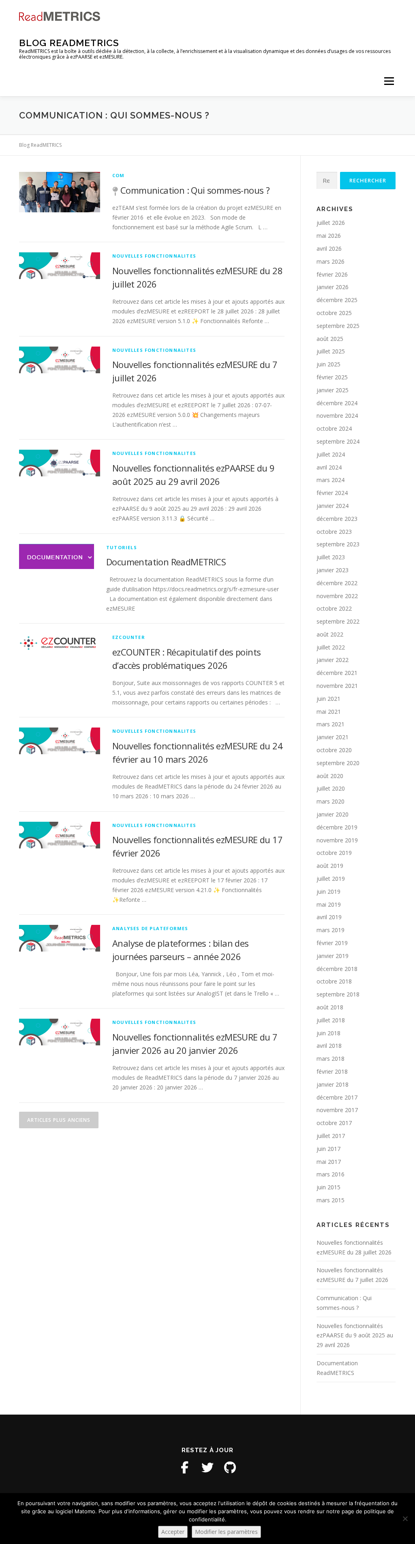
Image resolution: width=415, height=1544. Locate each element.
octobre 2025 (334, 313)
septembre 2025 (338, 326)
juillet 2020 (331, 788)
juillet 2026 (331, 222)
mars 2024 (330, 480)
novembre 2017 (337, 1110)
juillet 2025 (331, 351)
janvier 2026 (333, 287)
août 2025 (330, 339)
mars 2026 (330, 261)
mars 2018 (330, 1058)
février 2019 (332, 943)
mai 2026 (329, 235)
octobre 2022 (334, 608)
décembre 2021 (337, 673)
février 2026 (332, 274)
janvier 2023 (333, 570)
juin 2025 (328, 364)
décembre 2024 (337, 403)
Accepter (172, 1532)
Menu (389, 81)
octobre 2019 (334, 853)
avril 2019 (329, 917)
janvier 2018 (333, 1084)
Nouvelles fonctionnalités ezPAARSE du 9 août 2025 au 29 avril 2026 (355, 1335)
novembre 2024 (337, 415)
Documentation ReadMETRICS (166, 562)
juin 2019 (328, 891)
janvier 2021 (333, 737)
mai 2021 (329, 711)
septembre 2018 (338, 994)
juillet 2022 (331, 647)
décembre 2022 (337, 583)
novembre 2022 (337, 596)
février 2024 (332, 493)
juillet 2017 (331, 1136)
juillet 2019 (331, 878)
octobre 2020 (334, 750)
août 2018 (330, 1007)
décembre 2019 (337, 827)
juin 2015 (328, 1187)
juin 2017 (328, 1149)
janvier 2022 (333, 660)
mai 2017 (329, 1161)
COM (118, 175)
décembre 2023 (337, 518)
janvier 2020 (333, 814)
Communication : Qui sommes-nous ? (195, 190)
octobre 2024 (334, 428)
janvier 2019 (333, 956)
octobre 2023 (334, 531)
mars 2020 (330, 801)
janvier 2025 (333, 390)
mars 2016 (330, 1174)
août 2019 (330, 865)
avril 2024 (329, 467)
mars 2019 (330, 930)
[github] (230, 1468)
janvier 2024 (333, 506)
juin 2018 (328, 1033)
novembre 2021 (337, 686)
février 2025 (332, 377)
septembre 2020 (338, 763)
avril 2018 (329, 1045)
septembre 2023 (338, 544)
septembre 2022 (338, 621)
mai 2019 (329, 904)
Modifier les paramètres (226, 1532)
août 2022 (330, 634)
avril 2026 (329, 248)
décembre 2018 (337, 969)
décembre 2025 (337, 300)
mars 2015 (330, 1200)
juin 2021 (328, 698)
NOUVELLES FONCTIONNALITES (154, 256)
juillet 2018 (331, 1020)
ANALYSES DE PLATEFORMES (150, 928)
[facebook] (185, 1468)
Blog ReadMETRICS (69, 42)
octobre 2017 (334, 1123)
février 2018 (332, 1071)
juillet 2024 (331, 454)
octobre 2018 (334, 981)
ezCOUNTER (128, 637)
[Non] (405, 1518)
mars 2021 (330, 724)
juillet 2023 (331, 557)
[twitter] (207, 1468)
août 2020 (330, 776)
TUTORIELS (121, 547)
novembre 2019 (337, 840)
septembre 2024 (338, 441)
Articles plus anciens (58, 1120)
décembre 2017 (337, 1097)
